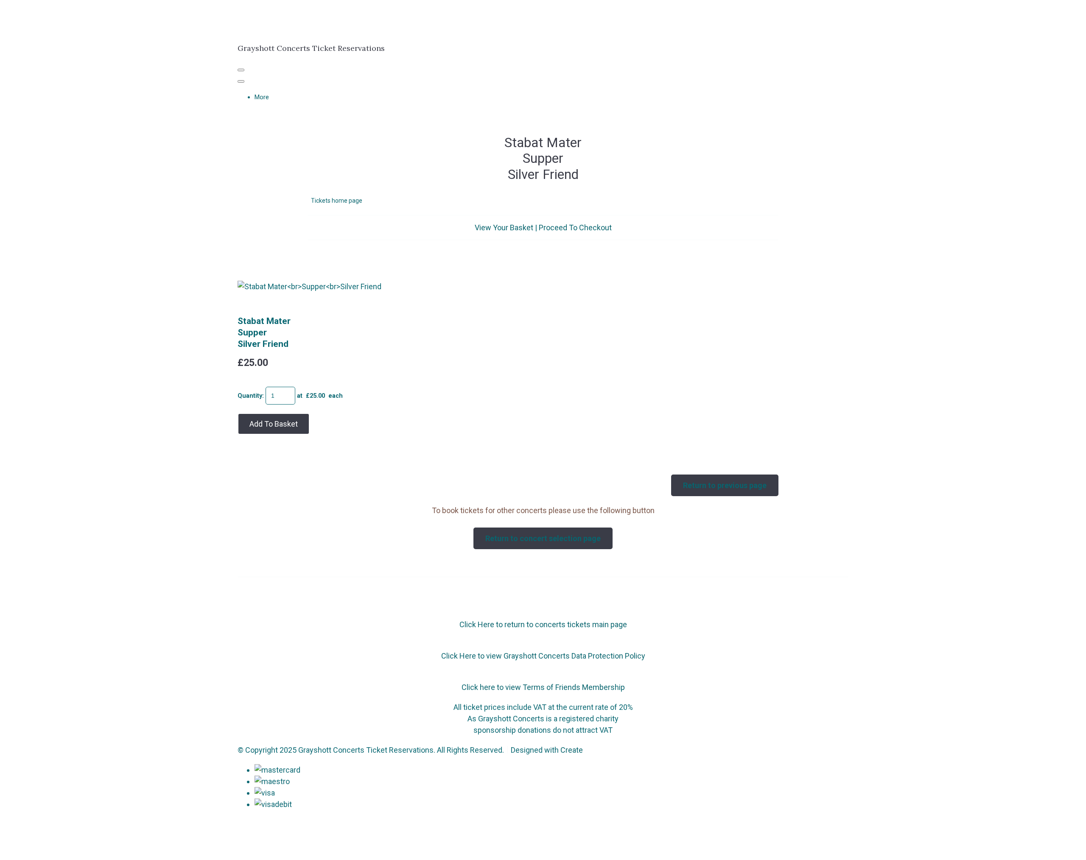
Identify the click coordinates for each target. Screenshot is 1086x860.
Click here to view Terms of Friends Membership (543, 687)
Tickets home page (336, 200)
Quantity (250, 395)
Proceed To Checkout (575, 227)
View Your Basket (504, 227)
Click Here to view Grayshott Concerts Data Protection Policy (543, 655)
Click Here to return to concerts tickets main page (543, 624)
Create (571, 750)
